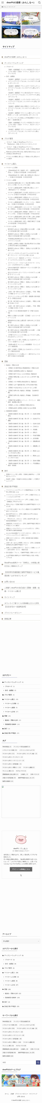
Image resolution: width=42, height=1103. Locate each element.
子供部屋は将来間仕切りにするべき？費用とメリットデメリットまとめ (24, 240)
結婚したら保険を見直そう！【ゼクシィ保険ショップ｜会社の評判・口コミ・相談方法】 (23, 548)
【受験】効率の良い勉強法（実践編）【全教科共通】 (23, 391)
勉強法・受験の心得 (12, 365)
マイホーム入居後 (11, 167)
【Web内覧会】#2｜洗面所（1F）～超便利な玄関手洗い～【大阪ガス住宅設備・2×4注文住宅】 (23, 171)
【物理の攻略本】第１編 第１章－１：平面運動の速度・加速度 (24, 464)
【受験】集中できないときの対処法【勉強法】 (22, 374)
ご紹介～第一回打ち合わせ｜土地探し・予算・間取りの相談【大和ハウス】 (24, 307)
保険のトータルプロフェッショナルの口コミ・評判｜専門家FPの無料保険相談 (23, 529)
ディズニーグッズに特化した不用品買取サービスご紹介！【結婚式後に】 (24, 119)
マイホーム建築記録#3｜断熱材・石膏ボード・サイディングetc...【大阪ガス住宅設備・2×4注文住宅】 (24, 213)
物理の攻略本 (8, 781)
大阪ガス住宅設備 (9, 778)
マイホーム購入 (10, 164)
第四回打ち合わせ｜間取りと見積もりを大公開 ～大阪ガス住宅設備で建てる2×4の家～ (24, 235)
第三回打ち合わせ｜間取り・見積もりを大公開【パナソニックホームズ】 (24, 283)
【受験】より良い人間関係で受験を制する (21, 405)
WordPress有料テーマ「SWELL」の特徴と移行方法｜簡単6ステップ (22, 564)
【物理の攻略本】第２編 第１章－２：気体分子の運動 (24, 419)
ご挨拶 (12, 1093)
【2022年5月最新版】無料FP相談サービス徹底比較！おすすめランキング (21, 574)
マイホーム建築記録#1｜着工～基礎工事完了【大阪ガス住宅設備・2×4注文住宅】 (24, 222)
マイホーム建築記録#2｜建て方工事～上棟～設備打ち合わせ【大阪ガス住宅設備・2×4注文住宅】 (24, 217)
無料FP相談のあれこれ (26, 778)
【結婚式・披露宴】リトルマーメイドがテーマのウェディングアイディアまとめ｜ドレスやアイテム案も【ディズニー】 (24, 81)
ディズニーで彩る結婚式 (22, 746)
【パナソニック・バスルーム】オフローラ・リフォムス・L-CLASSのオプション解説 (24, 264)
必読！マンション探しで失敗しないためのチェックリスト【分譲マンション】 (24, 340)
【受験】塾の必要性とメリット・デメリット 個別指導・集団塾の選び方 (24, 401)
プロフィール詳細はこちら (21, 869)
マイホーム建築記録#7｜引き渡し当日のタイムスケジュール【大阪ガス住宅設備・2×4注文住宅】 (24, 193)
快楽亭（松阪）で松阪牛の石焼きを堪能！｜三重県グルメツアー (23, 480)
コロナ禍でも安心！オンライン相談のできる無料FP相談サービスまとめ (23, 510)
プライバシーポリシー (13, 613)
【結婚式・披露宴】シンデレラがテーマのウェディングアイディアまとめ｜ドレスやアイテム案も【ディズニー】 (24, 101)
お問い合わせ (9, 582)
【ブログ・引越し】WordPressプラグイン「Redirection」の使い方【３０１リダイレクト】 (21, 143)
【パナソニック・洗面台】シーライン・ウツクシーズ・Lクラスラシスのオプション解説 (24, 259)
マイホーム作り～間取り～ (12, 767)
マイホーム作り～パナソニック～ (13, 760)
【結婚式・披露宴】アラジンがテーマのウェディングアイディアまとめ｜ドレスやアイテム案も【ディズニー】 (24, 88)
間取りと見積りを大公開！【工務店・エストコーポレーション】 (24, 316)
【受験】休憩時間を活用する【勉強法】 (20, 371)
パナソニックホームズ (26, 750)
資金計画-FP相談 (11, 486)
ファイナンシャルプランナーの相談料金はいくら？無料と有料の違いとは (23, 491)
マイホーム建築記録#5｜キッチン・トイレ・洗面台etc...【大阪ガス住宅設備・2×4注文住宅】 (24, 203)
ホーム (7, 1093)
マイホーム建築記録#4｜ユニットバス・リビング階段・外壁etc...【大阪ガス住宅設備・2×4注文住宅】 (24, 208)
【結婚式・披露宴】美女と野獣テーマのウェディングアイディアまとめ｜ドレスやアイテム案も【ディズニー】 (24, 108)
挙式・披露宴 (10, 76)
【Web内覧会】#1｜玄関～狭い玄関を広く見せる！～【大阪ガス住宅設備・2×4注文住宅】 (24, 176)
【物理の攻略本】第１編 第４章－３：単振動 (22, 429)
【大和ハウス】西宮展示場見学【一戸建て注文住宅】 (23, 312)
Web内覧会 (7, 746)
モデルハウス (21, 771)
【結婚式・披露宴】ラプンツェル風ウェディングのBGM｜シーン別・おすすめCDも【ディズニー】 (24, 114)
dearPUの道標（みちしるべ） (21, 3)
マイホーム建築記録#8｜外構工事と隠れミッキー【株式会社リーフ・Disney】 (23, 189)
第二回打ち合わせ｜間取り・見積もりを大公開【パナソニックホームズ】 (24, 288)
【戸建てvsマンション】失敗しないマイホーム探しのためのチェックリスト (24, 336)
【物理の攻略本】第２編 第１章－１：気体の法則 (24, 423)
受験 (6, 361)
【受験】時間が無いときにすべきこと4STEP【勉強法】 (23, 378)
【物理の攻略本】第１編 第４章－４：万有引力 (23, 426)
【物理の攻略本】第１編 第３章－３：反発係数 (23, 438)
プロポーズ (9, 66)
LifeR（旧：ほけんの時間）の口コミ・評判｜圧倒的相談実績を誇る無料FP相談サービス (23, 544)
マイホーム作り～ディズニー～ (13, 757)
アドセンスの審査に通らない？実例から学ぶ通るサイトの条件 (23, 157)
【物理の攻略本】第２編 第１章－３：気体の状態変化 (24, 415)
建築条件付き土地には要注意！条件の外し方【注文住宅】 (24, 321)
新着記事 (7, 619)
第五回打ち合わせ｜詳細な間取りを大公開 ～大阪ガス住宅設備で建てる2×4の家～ (24, 230)
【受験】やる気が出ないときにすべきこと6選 (22, 387)
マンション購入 (8, 771)
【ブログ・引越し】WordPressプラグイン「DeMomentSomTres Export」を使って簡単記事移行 (23, 148)
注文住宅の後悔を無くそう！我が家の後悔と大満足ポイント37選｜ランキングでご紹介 (24, 184)
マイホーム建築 (11, 180)
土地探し (24, 774)
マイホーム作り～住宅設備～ (12, 764)
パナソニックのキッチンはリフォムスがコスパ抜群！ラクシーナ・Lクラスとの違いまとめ (23, 254)
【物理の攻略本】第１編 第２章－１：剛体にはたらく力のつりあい (24, 456)
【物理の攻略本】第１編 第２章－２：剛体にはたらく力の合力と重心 (24, 452)
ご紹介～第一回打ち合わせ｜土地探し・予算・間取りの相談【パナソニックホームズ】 (24, 292)
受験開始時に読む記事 (10, 774)
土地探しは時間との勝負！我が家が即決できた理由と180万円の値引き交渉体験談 (24, 244)
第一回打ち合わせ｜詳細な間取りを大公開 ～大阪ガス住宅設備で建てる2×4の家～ (24, 331)
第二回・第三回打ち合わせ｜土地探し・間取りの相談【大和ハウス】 (24, 302)
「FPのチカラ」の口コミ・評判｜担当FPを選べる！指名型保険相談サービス (22, 520)
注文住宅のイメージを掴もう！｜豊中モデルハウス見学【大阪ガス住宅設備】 (24, 355)
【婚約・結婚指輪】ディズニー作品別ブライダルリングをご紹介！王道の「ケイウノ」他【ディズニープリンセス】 (24, 71)
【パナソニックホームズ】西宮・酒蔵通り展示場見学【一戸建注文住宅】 (24, 297)
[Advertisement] (21, 649)
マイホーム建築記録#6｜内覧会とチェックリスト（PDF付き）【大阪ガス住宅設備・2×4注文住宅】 (24, 198)
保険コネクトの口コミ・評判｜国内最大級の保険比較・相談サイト (22, 539)
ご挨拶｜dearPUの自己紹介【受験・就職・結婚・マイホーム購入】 (22, 589)
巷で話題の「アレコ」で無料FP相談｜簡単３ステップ (23, 552)
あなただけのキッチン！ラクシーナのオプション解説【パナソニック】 (24, 273)
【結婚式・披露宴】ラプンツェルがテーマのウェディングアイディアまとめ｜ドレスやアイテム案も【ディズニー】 (24, 131)
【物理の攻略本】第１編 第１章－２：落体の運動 (24, 460)
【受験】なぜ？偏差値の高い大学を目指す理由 (22, 385)
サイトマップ (9, 597)
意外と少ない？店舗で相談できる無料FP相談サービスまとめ (23, 505)
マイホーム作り (8, 753)
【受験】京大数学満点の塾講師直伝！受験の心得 (23, 368)
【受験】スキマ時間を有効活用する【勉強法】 (22, 382)
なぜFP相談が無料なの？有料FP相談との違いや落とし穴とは (22, 556)
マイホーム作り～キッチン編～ (27, 753)
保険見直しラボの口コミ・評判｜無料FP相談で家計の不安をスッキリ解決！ (23, 524)
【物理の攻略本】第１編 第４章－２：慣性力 (22, 432)
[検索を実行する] (38, 1062)
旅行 (6, 471)
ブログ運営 (8, 138)
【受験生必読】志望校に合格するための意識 (22, 408)
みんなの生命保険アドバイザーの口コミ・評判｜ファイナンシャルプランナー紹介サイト (23, 534)
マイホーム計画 (11, 226)
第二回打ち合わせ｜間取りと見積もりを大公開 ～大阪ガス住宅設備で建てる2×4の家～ (24, 326)
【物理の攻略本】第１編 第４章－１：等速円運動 (24, 435)
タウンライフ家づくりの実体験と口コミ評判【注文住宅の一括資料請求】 (21, 605)
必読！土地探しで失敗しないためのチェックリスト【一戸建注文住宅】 (24, 350)
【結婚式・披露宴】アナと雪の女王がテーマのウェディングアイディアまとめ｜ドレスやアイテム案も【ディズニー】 (24, 94)
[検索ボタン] (39, 2)
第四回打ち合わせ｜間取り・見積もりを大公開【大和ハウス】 (24, 249)
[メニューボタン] (2, 2)
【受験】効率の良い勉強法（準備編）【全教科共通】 (23, 396)
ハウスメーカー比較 (10, 750)
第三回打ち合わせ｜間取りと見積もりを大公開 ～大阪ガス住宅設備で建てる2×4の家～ (24, 278)
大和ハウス (34, 774)
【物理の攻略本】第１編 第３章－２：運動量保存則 (24, 442)
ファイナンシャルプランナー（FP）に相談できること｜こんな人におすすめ (23, 496)
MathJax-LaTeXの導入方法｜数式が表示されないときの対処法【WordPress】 (23, 153)
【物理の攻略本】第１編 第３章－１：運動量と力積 (24, 447)
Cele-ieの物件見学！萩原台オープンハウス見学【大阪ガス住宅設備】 (24, 268)
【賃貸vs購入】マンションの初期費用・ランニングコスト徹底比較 (24, 345)
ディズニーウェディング (13, 63)
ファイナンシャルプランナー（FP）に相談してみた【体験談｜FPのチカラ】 (22, 500)
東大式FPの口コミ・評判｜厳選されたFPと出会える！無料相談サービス (22, 515)
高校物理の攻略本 (11, 411)
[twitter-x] (21, 875)
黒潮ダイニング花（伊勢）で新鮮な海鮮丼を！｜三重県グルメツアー (23, 475)
